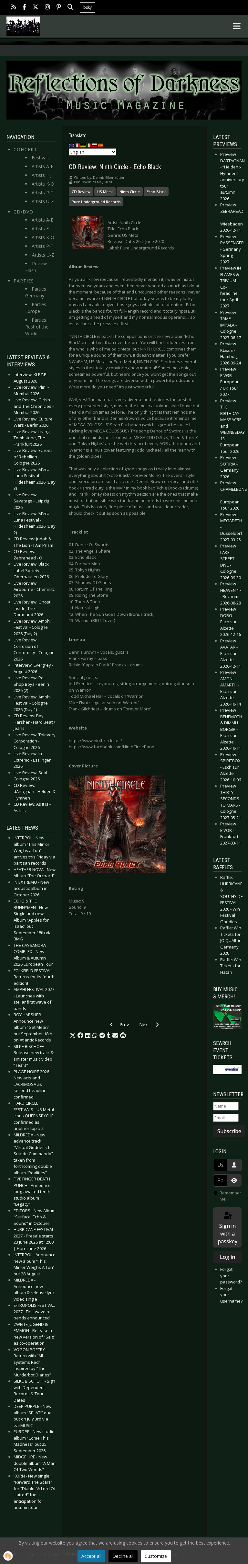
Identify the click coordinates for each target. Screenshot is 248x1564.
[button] (73, 1036)
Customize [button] (156, 1556)
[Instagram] (47, 7)
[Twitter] (35, 7)
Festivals (41, 158)
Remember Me (230, 1196)
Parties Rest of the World (36, 327)
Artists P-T (43, 193)
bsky (87, 7)
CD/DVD (23, 212)
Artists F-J (42, 175)
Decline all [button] (123, 1556)
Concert (25, 149)
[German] (83, 145)
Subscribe (229, 1131)
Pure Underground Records (96, 201)
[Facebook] (24, 7)
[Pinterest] (59, 7)
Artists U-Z (43, 201)
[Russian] (95, 145)
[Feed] (13, 7)
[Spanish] (101, 145)
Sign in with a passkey (227, 1233)
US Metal (105, 191)
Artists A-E (42, 166)
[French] (77, 145)
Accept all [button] (91, 1556)
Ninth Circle (129, 191)
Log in (227, 1256)
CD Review (81, 191)
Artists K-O (43, 184)
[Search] (70, 7)
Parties (24, 281)
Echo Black (156, 191)
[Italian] (89, 145)
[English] (72, 145)
